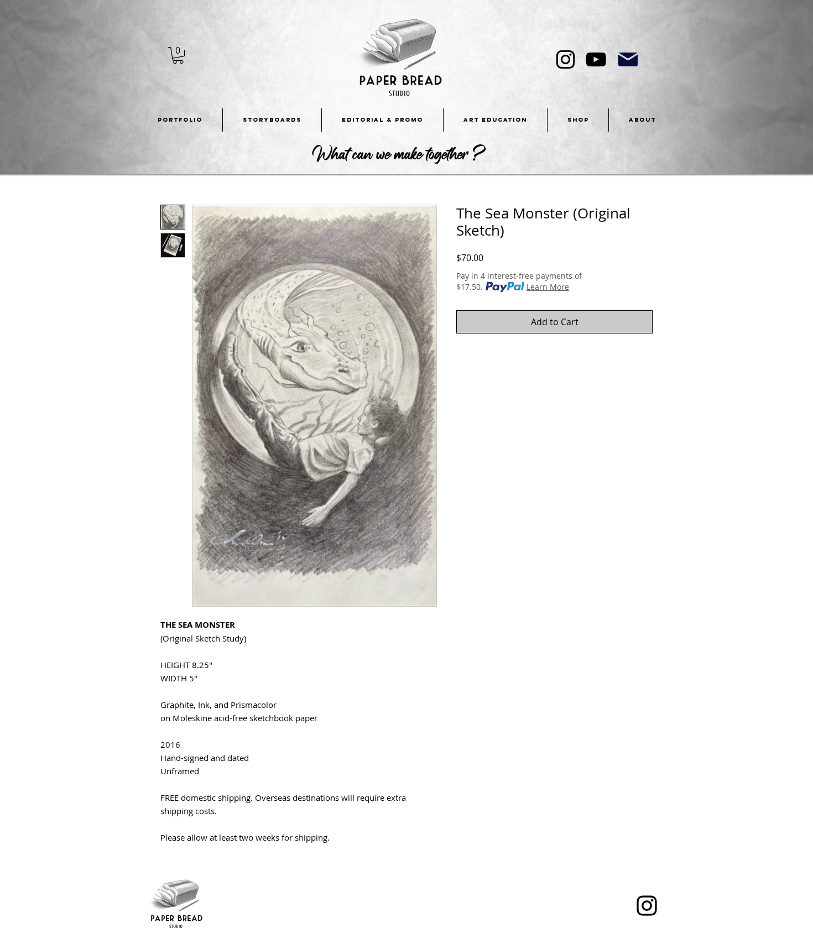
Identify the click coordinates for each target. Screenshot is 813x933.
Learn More (548, 287)
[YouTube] (595, 59)
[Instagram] (565, 59)
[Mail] (628, 59)
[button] (178, 55)
